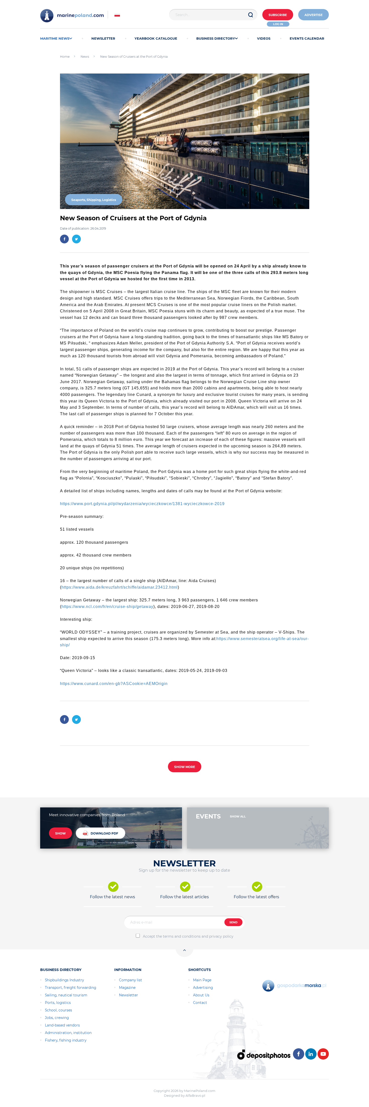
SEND (233, 922)
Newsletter (128, 995)
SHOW (60, 833)
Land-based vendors (62, 1025)
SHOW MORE (184, 767)
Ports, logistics (58, 1003)
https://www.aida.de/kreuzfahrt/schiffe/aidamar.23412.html (120, 587)
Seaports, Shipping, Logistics (93, 200)
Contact (200, 1003)
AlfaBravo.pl (195, 1095)
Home (65, 56)
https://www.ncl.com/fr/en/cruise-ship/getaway (107, 606)
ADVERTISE (313, 15)
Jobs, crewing (57, 1018)
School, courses (58, 1010)
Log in (278, 24)
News (85, 56)
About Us (201, 995)
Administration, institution (68, 1033)
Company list (130, 980)
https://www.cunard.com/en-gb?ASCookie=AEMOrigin (114, 683)
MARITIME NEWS (54, 38)
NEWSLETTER (103, 38)
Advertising (203, 988)
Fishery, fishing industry (65, 1040)
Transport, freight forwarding (70, 988)
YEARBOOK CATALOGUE (156, 38)
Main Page (202, 980)
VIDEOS (263, 38)
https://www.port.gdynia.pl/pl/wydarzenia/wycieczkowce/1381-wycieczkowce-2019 (142, 504)
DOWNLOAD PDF (104, 833)
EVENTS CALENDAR (307, 38)
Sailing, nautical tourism (66, 995)
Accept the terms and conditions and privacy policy (188, 936)
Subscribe (278, 15)
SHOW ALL (238, 816)
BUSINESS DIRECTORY (215, 38)
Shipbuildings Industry (64, 980)
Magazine (127, 988)
